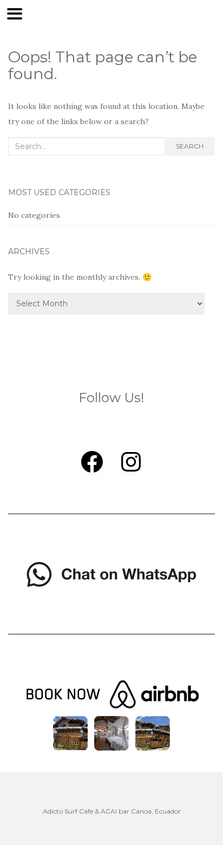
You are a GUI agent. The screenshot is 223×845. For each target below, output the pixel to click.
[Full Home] (70, 732)
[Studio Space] (152, 732)
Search (190, 146)
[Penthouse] (111, 732)
